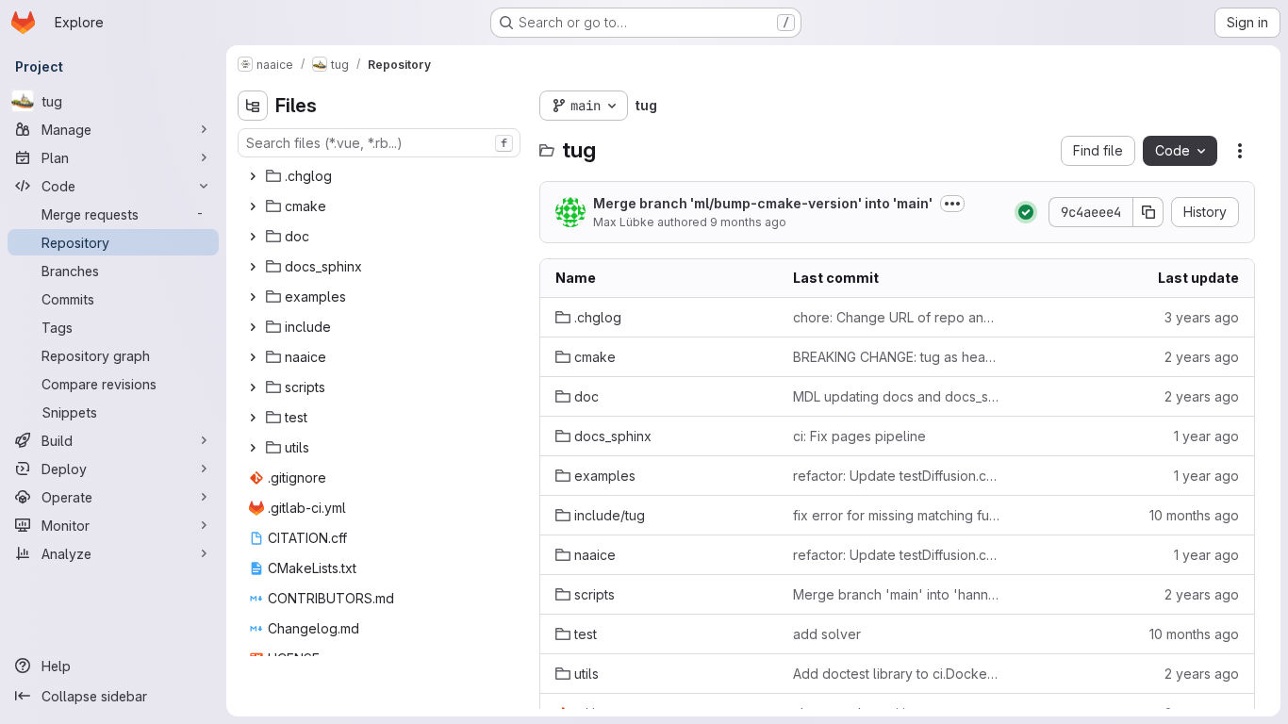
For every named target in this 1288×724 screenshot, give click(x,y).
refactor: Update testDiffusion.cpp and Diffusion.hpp (896, 476)
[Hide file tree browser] (253, 105)
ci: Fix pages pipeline (859, 436)
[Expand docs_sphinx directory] (252, 266)
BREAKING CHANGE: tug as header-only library (896, 357)
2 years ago (1201, 357)
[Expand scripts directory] (252, 387)
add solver (827, 634)
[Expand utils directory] (252, 447)
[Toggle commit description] (952, 203)
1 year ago (1206, 436)
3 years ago (1201, 317)
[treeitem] (380, 176)
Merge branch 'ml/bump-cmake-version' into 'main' (763, 203)
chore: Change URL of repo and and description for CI (896, 317)
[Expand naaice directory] (252, 357)
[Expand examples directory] (252, 297)
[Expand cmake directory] (252, 206)
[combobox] (379, 142)
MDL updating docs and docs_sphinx (896, 396)
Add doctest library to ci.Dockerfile (896, 674)
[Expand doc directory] (252, 236)
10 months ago (1194, 515)
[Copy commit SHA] (1148, 212)
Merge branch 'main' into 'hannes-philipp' (896, 594)
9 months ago (748, 222)
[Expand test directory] (252, 417)
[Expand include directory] (252, 327)
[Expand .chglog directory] (252, 176)
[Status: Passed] (1026, 212)
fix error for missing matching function (896, 515)
